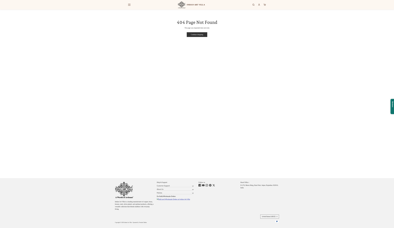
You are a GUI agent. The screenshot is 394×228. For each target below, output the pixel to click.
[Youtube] (203, 185)
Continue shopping (197, 34)
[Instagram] (207, 185)
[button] (129, 5)
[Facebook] (200, 185)
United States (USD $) (268, 216)
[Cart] (265, 5)
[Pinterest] (210, 185)
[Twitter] (213, 185)
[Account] (259, 5)
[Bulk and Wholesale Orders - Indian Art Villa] (173, 199)
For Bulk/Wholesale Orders (166, 196)
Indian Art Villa (128, 222)
